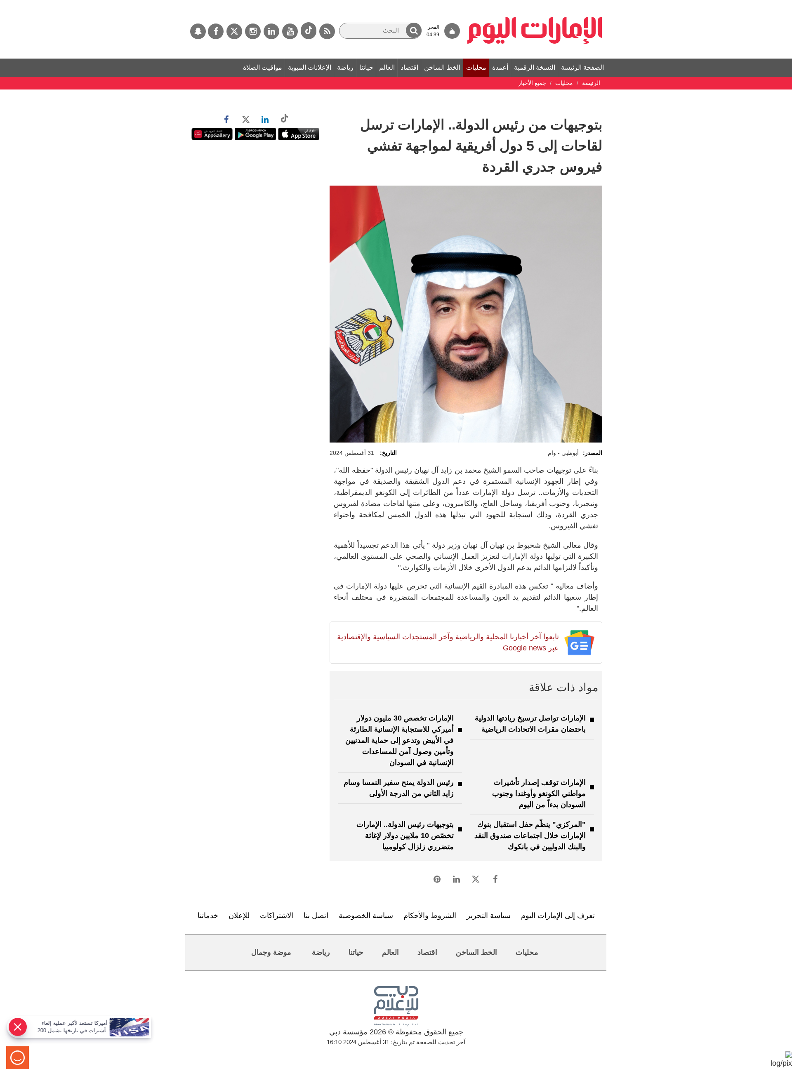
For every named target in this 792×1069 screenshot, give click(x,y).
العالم (387, 67)
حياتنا (366, 67)
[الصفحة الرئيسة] (534, 4)
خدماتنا (208, 915)
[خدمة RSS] (327, 31)
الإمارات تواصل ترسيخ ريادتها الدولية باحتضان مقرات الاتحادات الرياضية (530, 723)
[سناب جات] (198, 31)
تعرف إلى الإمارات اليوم (558, 915)
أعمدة (500, 67)
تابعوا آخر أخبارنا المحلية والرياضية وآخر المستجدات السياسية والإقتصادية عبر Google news (448, 642)
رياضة (345, 67)
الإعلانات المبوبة (309, 67)
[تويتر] (234, 31)
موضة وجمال (271, 952)
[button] (414, 30)
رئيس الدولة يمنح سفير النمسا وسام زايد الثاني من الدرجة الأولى (399, 788)
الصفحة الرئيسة (582, 67)
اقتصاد (409, 67)
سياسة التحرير (489, 915)
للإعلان (239, 915)
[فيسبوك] (216, 31)
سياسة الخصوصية (366, 915)
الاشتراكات (276, 915)
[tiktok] (308, 30)
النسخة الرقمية (534, 67)
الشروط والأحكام (429, 915)
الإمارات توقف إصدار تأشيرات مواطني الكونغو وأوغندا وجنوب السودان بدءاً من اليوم (539, 793)
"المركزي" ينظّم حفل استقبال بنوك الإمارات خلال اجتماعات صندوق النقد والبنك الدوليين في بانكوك (530, 835)
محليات (476, 67)
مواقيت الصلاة (262, 67)
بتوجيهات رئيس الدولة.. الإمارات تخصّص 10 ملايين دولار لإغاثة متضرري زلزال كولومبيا (405, 835)
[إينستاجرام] (253, 31)
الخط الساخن (442, 67)
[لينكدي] (271, 31)
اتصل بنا (316, 915)
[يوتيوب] (290, 31)
